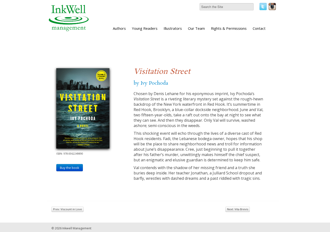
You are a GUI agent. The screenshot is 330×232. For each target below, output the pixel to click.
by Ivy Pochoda (151, 83)
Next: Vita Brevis (237, 209)
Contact (259, 28)
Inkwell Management (76, 228)
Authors (119, 28)
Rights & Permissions (229, 28)
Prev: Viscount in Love (67, 209)
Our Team (196, 28)
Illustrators (173, 28)
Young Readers (145, 28)
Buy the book (69, 167)
